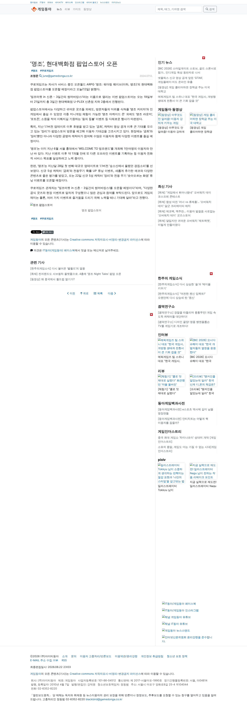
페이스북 (69, 2)
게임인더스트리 (169, 431)
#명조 (34, 70)
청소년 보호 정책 (177, 656)
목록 (99, 293)
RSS (64, 660)
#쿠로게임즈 (46, 70)
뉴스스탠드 (104, 2)
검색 (211, 9)
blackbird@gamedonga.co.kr (104, 699)
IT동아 (42, 2)
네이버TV (59, 2)
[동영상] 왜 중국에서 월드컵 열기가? (52, 279)
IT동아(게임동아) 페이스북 (59, 250)
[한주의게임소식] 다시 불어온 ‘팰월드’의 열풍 (57, 268)
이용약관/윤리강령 (126, 656)
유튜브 (50, 2)
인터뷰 (163, 335)
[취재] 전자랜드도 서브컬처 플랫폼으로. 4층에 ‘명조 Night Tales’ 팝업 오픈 (75, 273)
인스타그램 (79, 2)
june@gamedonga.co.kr (58, 75)
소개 (65, 656)
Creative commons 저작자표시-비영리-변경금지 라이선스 (105, 239)
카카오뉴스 (116, 2)
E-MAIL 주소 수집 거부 (44, 660)
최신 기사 (165, 186)
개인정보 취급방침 (152, 656)
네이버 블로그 (92, 2)
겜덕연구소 (166, 306)
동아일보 (34, 2)
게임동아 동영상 (170, 109)
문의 (73, 656)
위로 (85, 293)
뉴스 (59, 9)
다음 (111, 293)
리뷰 (67, 9)
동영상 (88, 9)
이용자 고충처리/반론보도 (95, 656)
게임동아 (35, 239)
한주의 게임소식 (170, 278)
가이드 (77, 9)
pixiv (162, 460)
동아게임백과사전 (171, 403)
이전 (72, 293)
